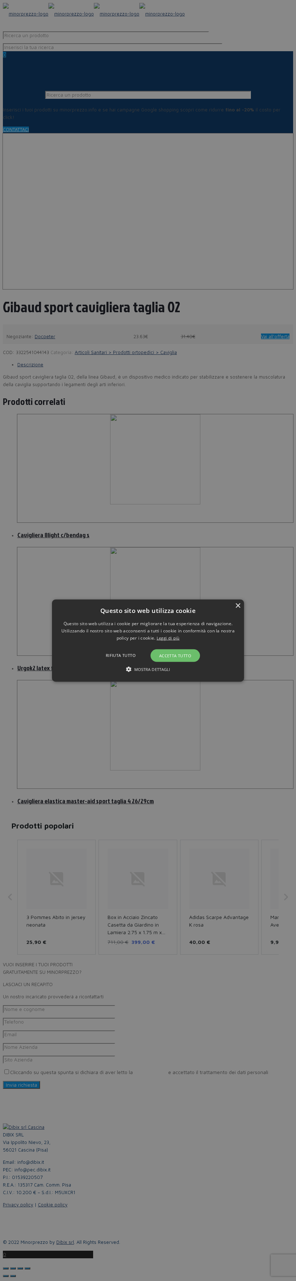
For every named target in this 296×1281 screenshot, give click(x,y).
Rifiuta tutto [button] (121, 655)
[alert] (148, 640)
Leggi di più (168, 638)
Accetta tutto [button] (175, 655)
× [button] (237, 605)
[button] (148, 640)
